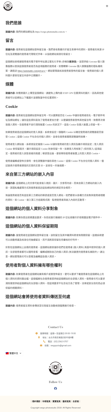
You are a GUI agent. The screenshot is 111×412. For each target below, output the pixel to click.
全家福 (76, 401)
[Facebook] (55, 388)
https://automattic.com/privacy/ (32, 71)
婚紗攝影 (36, 401)
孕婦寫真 (46, 401)
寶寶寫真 (56, 401)
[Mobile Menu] (107, 6)
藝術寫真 (67, 401)
